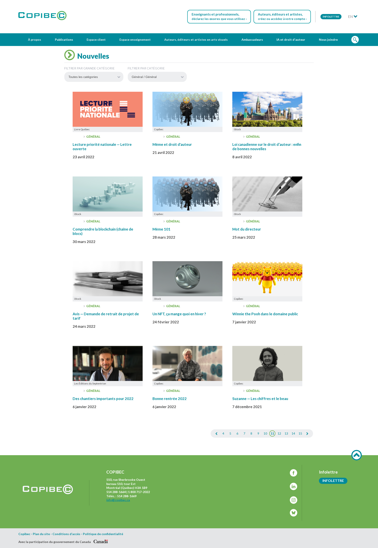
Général (93, 136)
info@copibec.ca (118, 500)
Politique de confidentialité (103, 534)
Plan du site (41, 534)
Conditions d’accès (66, 534)
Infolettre (331, 16)
